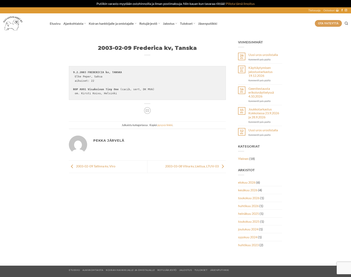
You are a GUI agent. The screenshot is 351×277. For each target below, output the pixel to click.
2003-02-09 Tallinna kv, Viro (95, 166)
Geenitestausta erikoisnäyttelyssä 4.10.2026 (261, 92)
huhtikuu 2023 (248, 245)
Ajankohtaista (73, 23)
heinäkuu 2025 (248, 213)
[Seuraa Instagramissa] (346, 10)
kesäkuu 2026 (248, 190)
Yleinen (243, 158)
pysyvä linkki (164, 125)
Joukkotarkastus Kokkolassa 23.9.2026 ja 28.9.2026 (263, 113)
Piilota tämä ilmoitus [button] (240, 3)
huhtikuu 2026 (248, 206)
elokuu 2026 (247, 182)
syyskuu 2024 (247, 237)
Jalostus (168, 23)
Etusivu (55, 23)
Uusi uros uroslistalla (263, 55)
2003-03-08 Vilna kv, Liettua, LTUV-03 (192, 166)
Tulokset (186, 23)
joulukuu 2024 (248, 229)
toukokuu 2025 (249, 221)
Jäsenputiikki (207, 23)
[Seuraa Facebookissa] (342, 10)
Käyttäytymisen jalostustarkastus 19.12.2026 (260, 71)
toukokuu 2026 (249, 198)
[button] (331, 10)
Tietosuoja (314, 10)
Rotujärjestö (148, 23)
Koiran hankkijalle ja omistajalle (111, 23)
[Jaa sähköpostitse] (147, 110)
